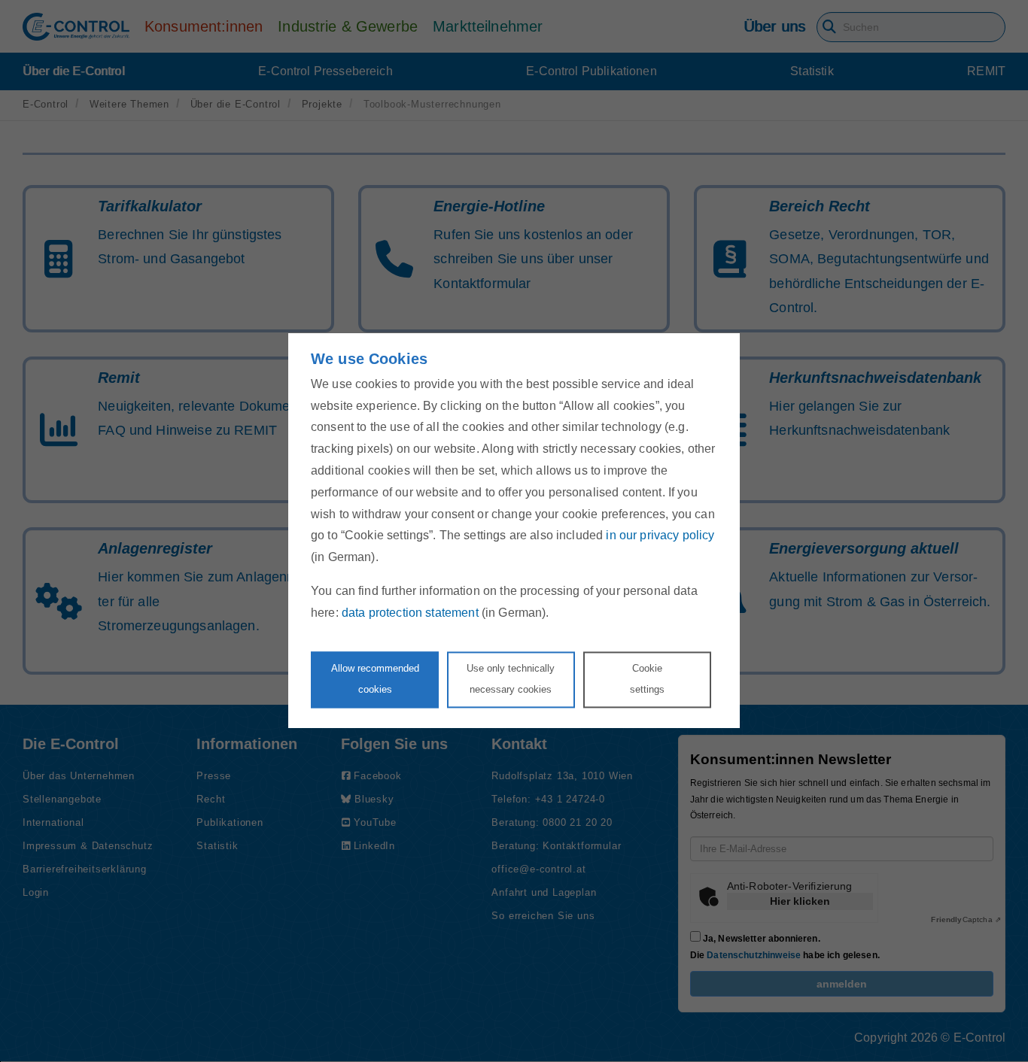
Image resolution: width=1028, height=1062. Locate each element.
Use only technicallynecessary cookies (511, 679)
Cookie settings (647, 679)
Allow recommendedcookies (375, 679)
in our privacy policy (660, 535)
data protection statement (410, 612)
